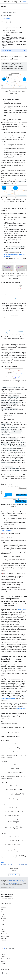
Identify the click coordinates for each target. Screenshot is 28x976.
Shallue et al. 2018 (20, 708)
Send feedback (6, 18)
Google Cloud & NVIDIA (6, 903)
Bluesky (3, 911)
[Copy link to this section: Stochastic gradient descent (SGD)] (2, 730)
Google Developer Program (7, 894)
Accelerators (4, 901)
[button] (14, 50)
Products (7, 10)
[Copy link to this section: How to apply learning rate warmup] (20, 366)
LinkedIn (3, 916)
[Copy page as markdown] (10, 22)
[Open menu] (2, 1)
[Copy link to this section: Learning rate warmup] (17, 263)
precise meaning (22, 609)
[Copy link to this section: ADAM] (6, 804)
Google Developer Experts (7, 898)
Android (3, 927)
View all (3, 943)
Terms (2, 969)
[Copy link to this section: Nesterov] (8, 762)
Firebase (3, 931)
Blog (2, 909)
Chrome (3, 929)
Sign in (24, 1)
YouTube (3, 920)
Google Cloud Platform (6, 958)
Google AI (3, 961)
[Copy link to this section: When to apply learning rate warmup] (21, 282)
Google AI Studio (5, 933)
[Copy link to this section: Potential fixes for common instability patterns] (8, 210)
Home (2, 10)
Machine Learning (10, 2)
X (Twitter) (3, 918)
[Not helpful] (12, 15)
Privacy (7, 969)
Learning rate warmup (6, 530)
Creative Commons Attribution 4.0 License (17, 880)
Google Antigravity (5, 936)
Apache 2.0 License (22, 881)
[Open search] (21, 2)
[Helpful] (10, 15)
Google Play (3, 940)
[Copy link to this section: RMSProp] (8, 782)
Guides (3, 6)
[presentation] (18, 545)
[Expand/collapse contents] (9, 26)
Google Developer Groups (7, 896)
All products (4, 963)
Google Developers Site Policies (15, 883)
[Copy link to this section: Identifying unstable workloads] (22, 120)
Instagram (3, 914)
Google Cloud (4, 938)
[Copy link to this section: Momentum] (10, 741)
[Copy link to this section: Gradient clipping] (13, 484)
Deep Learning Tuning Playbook (9, 12)
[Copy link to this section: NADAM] (7, 833)
